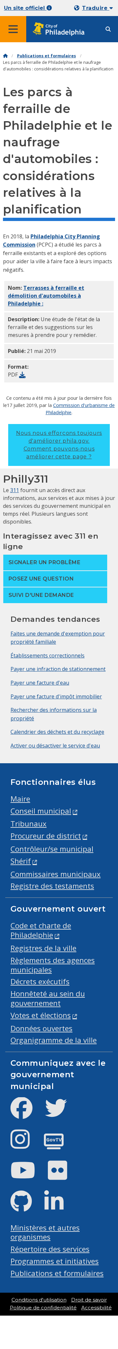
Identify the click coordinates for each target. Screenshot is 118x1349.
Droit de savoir (89, 1300)
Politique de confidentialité (43, 1308)
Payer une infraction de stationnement (58, 669)
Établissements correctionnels (47, 655)
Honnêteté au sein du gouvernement (47, 998)
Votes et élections (40, 1015)
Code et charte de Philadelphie (40, 930)
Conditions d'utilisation (39, 1300)
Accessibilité (96, 1308)
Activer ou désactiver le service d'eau (55, 745)
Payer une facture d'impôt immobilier (56, 696)
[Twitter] (61, 1113)
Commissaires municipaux (55, 874)
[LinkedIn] (59, 1207)
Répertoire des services (49, 1249)
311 (14, 490)
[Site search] (108, 29)
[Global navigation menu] (13, 29)
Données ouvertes (41, 1028)
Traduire (95, 8)
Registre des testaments (52, 886)
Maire (20, 799)
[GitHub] (26, 1207)
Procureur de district (45, 836)
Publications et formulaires (46, 56)
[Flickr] (63, 1176)
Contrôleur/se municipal (51, 849)
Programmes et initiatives (54, 1261)
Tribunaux (28, 824)
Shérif (20, 861)
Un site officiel (25, 8)
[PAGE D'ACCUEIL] (5, 56)
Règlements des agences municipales (52, 965)
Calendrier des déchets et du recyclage (57, 731)
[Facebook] (26, 1113)
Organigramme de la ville (53, 1040)
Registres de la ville (43, 948)
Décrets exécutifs (39, 981)
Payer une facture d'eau (39, 682)
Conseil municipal (40, 811)
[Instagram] (25, 1144)
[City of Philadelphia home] (60, 29)
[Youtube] (28, 1176)
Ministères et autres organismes (45, 1232)
